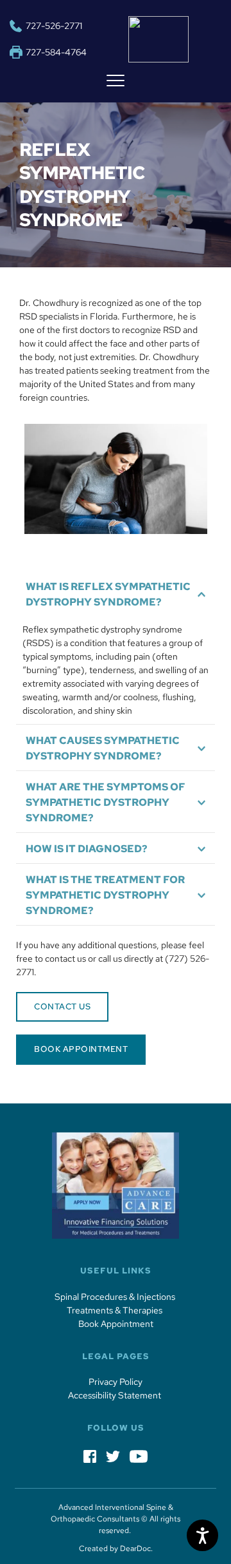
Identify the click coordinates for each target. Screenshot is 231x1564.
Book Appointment (115, 1324)
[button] (115, 81)
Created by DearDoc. (116, 1548)
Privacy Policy (115, 1382)
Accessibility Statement (115, 1395)
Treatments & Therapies (115, 1310)
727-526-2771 (54, 26)
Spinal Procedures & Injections (116, 1296)
